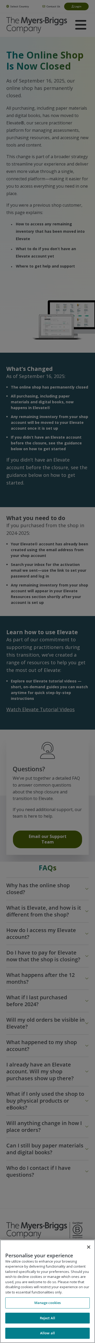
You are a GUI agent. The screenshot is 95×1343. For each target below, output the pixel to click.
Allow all (47, 1333)
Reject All (47, 1318)
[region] (47, 1291)
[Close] (88, 1247)
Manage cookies (47, 1302)
